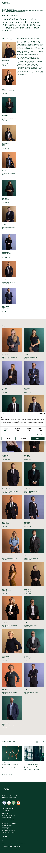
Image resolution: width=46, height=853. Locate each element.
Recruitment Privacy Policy (8, 830)
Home (3, 9)
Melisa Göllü (26, 455)
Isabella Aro (4, 198)
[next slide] (42, 742)
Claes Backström (27, 488)
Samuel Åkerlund (6, 488)
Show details (39, 434)
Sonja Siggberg (5, 60)
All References (7, 774)
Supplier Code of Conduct (8, 832)
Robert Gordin (27, 522)
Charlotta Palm (5, 455)
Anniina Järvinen (5, 88)
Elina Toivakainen (27, 589)
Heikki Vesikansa (5, 143)
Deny (8, 438)
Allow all (37, 438)
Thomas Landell (27, 388)
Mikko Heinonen (5, 723)
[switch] (17, 430)
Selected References (10, 9)
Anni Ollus (4, 589)
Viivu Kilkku (4, 388)
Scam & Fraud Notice (7, 825)
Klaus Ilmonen (27, 689)
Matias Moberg (27, 555)
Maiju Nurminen (5, 354)
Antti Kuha (26, 622)
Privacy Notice (5, 827)
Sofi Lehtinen (26, 354)
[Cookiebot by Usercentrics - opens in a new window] (39, 413)
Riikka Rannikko (5, 689)
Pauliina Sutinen (5, 252)
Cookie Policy (5, 828)
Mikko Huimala (5, 306)
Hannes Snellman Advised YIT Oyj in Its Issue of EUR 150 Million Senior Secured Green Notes (11, 766)
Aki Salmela (4, 522)
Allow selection (23, 438)
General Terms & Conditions (9, 823)
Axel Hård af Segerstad (7, 279)
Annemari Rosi (5, 555)
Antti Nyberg (5, 224)
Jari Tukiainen (26, 656)
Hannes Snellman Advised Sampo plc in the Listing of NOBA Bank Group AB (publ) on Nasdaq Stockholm (31, 767)
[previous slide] (37, 742)
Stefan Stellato (5, 170)
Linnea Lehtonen (5, 115)
